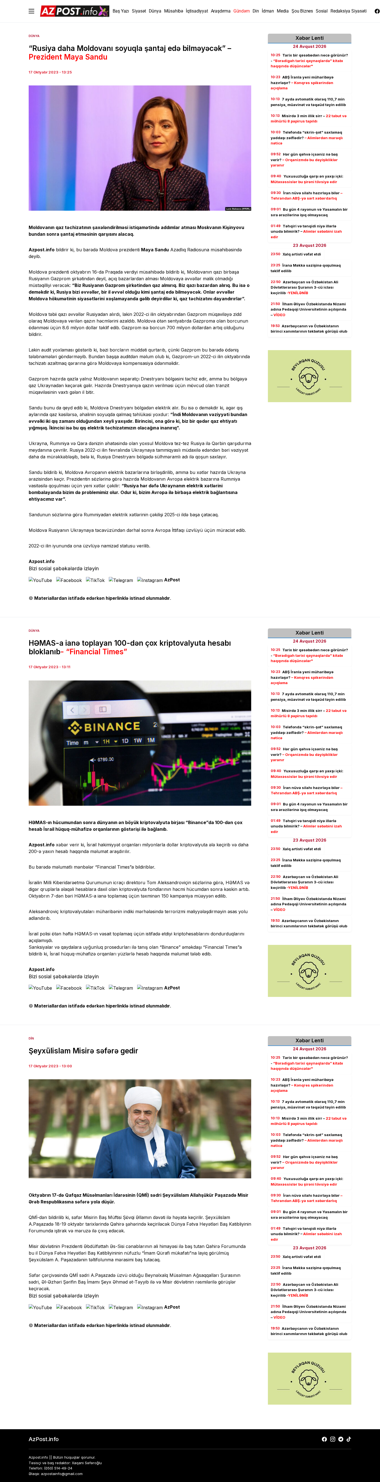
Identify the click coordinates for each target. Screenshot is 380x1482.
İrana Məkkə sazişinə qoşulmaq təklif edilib (306, 268)
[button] (31, 11)
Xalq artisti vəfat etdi (296, 254)
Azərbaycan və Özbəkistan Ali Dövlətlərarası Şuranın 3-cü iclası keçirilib (304, 287)
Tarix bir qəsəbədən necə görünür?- (309, 60)
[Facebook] (377, 11)
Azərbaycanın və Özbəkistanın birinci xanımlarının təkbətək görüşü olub (309, 329)
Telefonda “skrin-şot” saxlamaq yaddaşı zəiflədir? (307, 137)
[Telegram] (340, 1439)
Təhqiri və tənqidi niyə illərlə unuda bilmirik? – (306, 231)
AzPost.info (44, 1439)
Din (31, 1038)
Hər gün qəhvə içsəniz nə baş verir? (304, 159)
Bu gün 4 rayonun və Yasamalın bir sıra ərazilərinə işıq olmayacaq (309, 212)
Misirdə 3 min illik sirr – (309, 119)
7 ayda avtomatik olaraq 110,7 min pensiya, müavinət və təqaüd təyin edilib (308, 102)
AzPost (172, 580)
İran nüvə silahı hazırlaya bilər (306, 196)
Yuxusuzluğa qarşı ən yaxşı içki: (307, 179)
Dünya (34, 36)
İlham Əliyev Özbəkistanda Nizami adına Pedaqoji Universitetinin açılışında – (308, 309)
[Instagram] (332, 1439)
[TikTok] (348, 1439)
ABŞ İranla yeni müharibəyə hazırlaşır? (302, 82)
